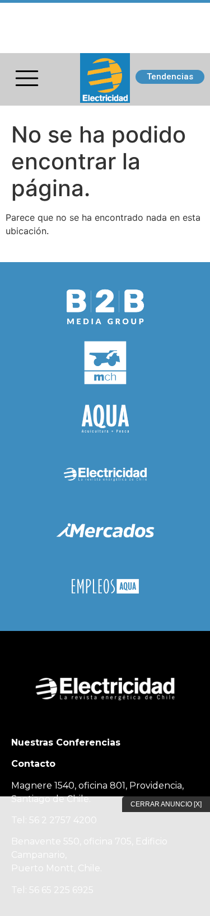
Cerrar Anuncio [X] (166, 804)
